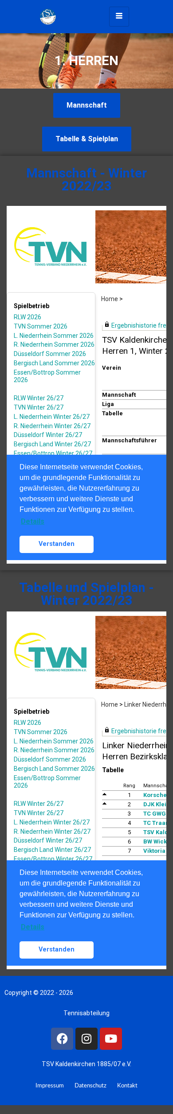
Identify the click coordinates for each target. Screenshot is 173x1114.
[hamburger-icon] (119, 17)
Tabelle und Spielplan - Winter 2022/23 (86, 594)
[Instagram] (86, 1039)
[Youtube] (111, 1039)
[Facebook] (62, 1039)
